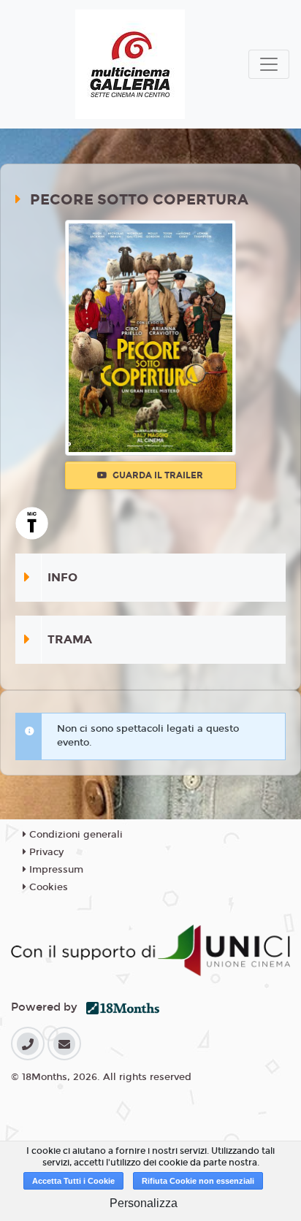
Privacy (45, 852)
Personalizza (144, 1203)
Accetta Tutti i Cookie (73, 1180)
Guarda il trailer (156, 475)
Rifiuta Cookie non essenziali (198, 1180)
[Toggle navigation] (268, 64)
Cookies (47, 887)
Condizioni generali (74, 835)
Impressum (54, 870)
